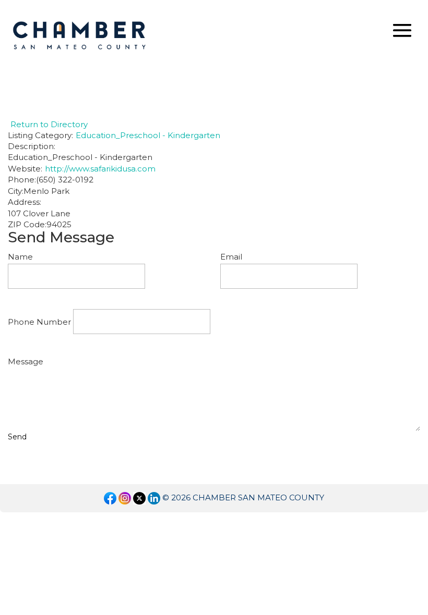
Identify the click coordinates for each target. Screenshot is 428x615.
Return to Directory (49, 124)
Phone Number (39, 322)
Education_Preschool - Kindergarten (148, 135)
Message (25, 361)
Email (231, 257)
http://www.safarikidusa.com (100, 169)
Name (20, 257)
